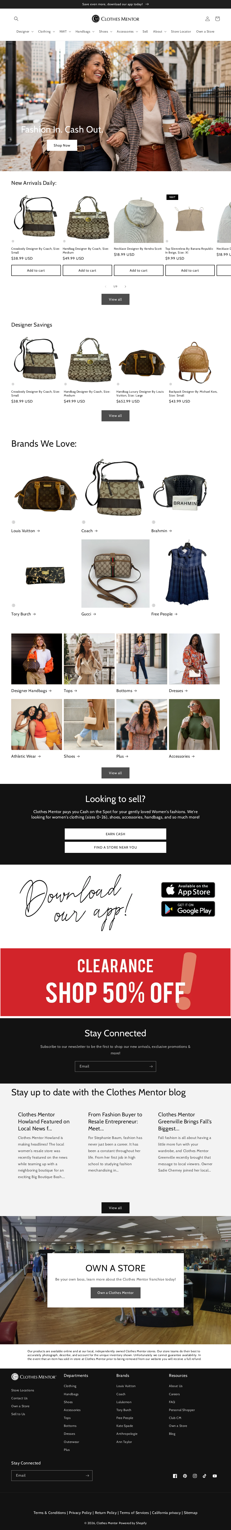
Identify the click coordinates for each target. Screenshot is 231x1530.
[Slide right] (125, 287)
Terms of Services (134, 1513)
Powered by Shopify (133, 1523)
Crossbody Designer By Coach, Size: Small (35, 250)
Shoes (69, 756)
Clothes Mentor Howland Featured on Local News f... (43, 1121)
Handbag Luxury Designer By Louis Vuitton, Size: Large (140, 393)
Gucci (86, 614)
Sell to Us (18, 1414)
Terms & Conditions (50, 1513)
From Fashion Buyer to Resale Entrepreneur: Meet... (115, 1121)
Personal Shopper (182, 1410)
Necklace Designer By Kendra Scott (138, 248)
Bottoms (124, 690)
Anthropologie (127, 1434)
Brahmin (159, 530)
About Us (176, 1386)
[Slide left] (106, 287)
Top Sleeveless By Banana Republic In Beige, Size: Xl (189, 250)
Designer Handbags (29, 690)
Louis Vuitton (23, 530)
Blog (172, 1434)
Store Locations (22, 1390)
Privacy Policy (80, 1513)
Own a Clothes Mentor (115, 1293)
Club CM (175, 1418)
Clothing (70, 1386)
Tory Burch (21, 614)
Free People (162, 614)
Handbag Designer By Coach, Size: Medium (86, 250)
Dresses (176, 690)
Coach (87, 530)
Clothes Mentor (107, 1523)
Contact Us (19, 1398)
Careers (174, 1394)
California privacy (166, 1513)
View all (115, 299)
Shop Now (62, 145)
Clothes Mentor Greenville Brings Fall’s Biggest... (185, 1121)
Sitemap (190, 1513)
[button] (16, 19)
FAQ (172, 1402)
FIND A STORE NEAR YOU (115, 847)
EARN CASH (115, 834)
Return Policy (106, 1513)
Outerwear (71, 1442)
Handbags (71, 1394)
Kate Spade (124, 1426)
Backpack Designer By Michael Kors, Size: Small (193, 393)
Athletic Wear (23, 756)
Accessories (179, 756)
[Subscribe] (151, 1066)
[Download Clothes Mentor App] (115, 933)
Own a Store (20, 1406)
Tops (68, 690)
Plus (120, 756)
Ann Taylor (124, 1442)
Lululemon (124, 1402)
